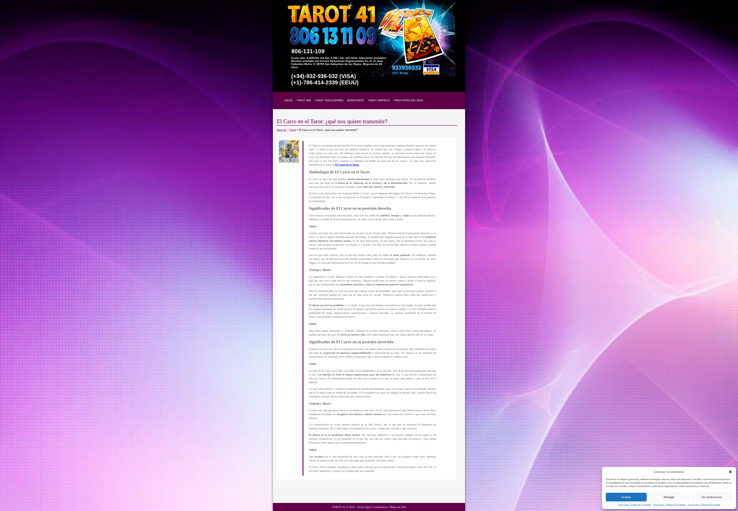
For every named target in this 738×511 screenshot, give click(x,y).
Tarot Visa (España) (329, 100)
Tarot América (379, 100)
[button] (730, 472)
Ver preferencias (711, 497)
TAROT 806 (304, 100)
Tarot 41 (282, 129)
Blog (354, 110)
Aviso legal (364, 507)
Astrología (338, 110)
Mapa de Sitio (398, 507)
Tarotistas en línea (408, 100)
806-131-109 (308, 51)
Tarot (321, 110)
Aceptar (626, 497)
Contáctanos (380, 507)
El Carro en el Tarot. (347, 164)
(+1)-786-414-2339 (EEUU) (325, 82)
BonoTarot (355, 100)
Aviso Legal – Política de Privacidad (634, 504)
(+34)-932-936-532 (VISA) (323, 76)
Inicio (288, 100)
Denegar (669, 497)
